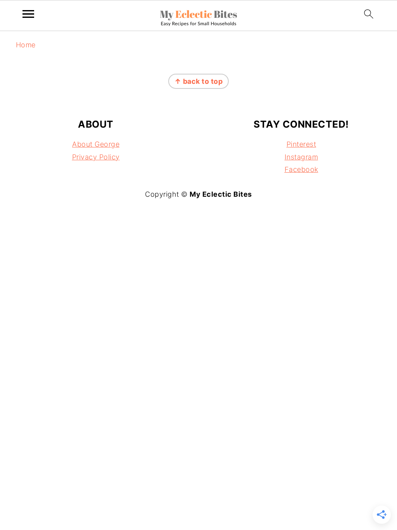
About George (95, 144)
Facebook (301, 169)
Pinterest (301, 144)
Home (26, 45)
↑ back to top (198, 81)
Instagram (301, 157)
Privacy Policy (96, 157)
